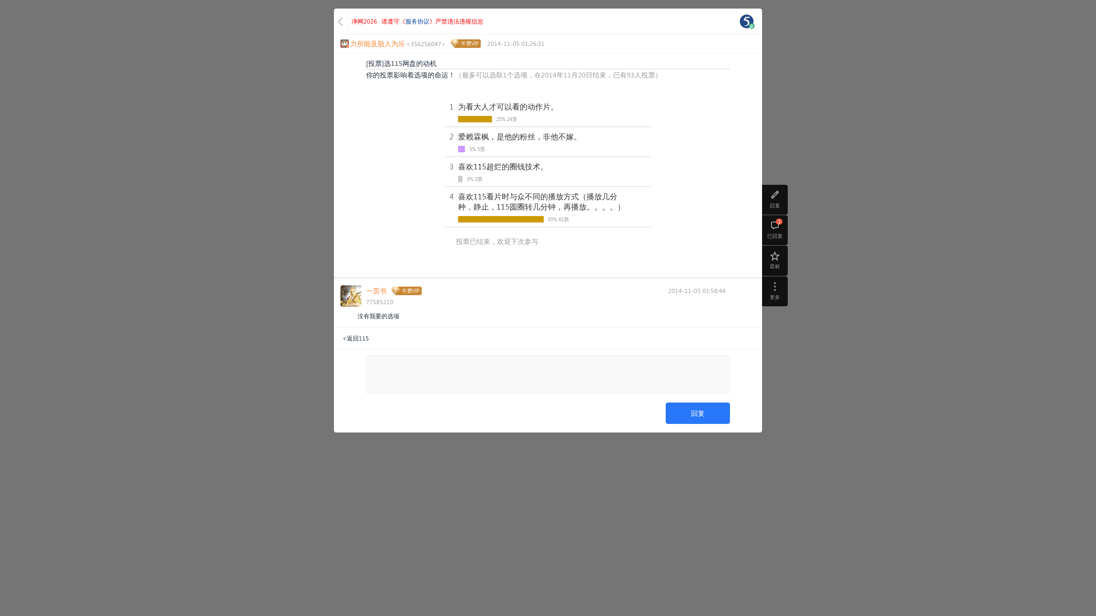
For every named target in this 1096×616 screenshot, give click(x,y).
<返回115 (355, 338)
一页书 (376, 290)
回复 (698, 413)
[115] (747, 21)
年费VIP (470, 43)
